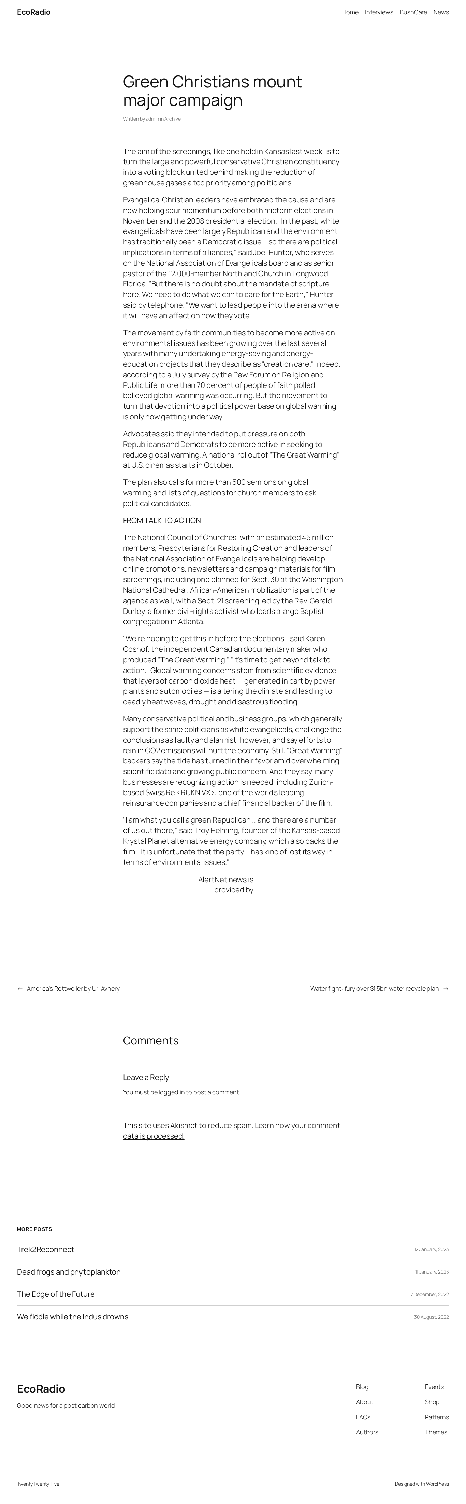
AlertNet (212, 879)
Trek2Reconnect (45, 1249)
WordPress (437, 1483)
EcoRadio (33, 12)
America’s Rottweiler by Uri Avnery (73, 988)
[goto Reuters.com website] (273, 885)
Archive (172, 118)
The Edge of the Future (56, 1294)
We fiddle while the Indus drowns (73, 1316)
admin (152, 118)
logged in (172, 1092)
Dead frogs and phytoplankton (69, 1272)
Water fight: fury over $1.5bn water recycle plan (374, 988)
